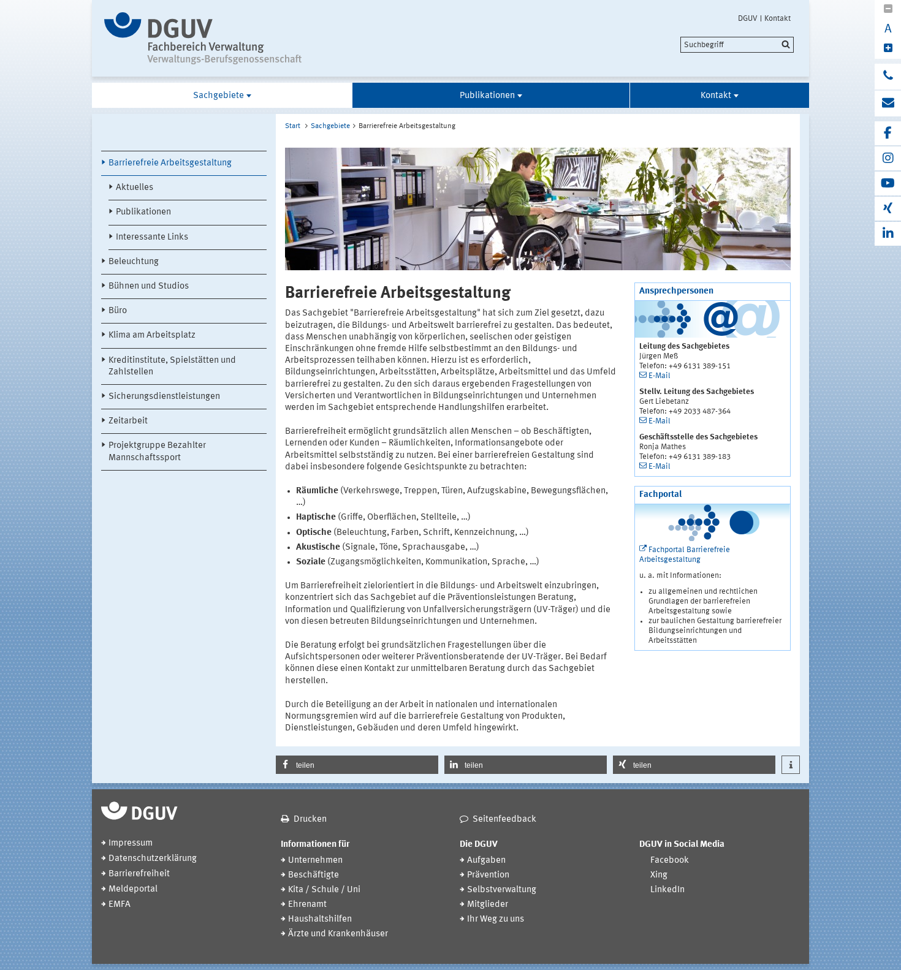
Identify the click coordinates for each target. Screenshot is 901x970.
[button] (357, 765)
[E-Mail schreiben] (888, 103)
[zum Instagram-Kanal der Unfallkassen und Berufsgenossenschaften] (888, 158)
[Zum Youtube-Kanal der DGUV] (888, 183)
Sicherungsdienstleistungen (164, 396)
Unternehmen (315, 860)
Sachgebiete (218, 95)
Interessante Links (152, 237)
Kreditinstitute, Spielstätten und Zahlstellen (172, 366)
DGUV (748, 18)
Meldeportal (133, 889)
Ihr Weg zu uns (495, 919)
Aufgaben (486, 860)
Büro (117, 311)
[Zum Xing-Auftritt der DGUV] (888, 209)
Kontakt (777, 18)
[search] (737, 45)
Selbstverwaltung (501, 890)
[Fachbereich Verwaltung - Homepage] (207, 38)
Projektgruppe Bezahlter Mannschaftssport (157, 451)
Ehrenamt (307, 904)
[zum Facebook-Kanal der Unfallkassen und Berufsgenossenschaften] (888, 133)
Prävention (488, 875)
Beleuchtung (133, 262)
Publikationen (487, 95)
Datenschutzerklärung (152, 858)
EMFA (119, 904)
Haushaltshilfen (320, 919)
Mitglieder (487, 904)
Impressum (130, 843)
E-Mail (659, 376)
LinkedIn (667, 890)
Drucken (310, 819)
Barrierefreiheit (139, 874)
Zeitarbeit (128, 421)
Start (292, 126)
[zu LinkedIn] (888, 234)
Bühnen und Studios (148, 286)
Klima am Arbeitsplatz (152, 335)
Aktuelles (134, 187)
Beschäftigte (313, 875)
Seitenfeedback (504, 819)
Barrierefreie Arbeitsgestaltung (170, 163)
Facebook (669, 860)
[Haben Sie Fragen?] (888, 76)
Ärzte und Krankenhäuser (338, 934)
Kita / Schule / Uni (324, 890)
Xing (658, 875)
